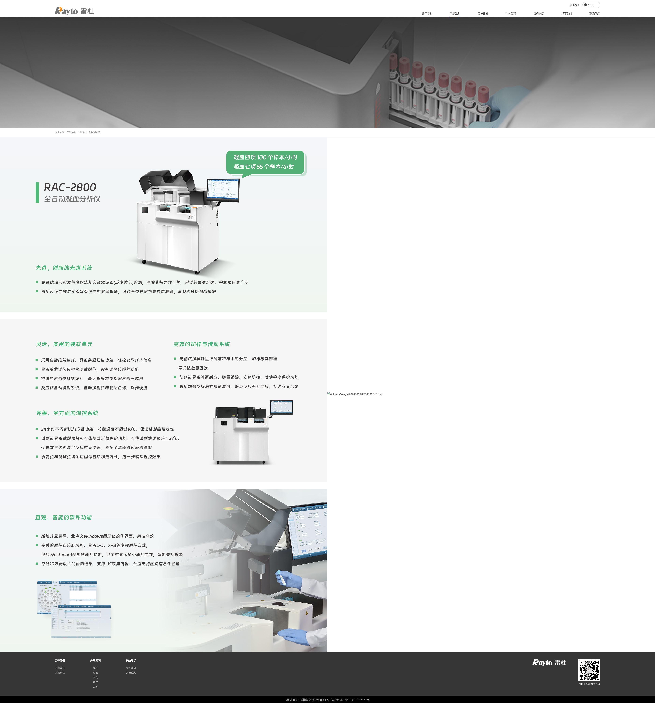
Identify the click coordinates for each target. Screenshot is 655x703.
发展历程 (60, 672)
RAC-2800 (94, 132)
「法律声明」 (337, 699)
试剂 (95, 687)
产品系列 (455, 13)
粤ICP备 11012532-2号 (357, 699)
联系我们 (595, 13)
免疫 (95, 667)
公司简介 (60, 667)
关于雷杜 (427, 13)
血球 (95, 682)
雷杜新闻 (511, 13)
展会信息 (539, 13)
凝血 (82, 132)
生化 (95, 677)
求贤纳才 (567, 13)
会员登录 (575, 5)
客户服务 (483, 13)
